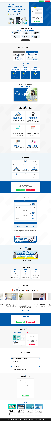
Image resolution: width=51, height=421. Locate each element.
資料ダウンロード (30, 190)
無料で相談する (37, 21)
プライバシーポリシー (34, 17)
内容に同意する (37, 18)
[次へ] (28, 310)
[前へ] (23, 310)
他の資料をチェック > (23, 345)
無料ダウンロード (32, 344)
